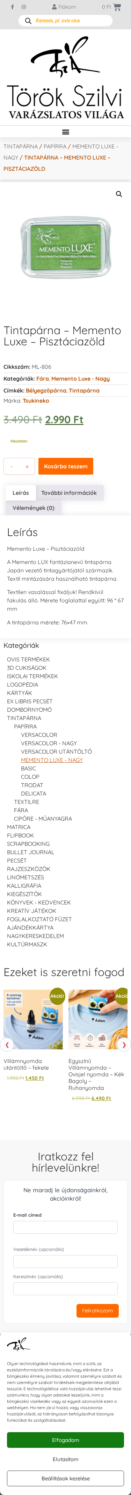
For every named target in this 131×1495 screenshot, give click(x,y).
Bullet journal (30, 852)
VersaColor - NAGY (49, 743)
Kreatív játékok (31, 910)
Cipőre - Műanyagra (43, 818)
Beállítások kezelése (66, 1478)
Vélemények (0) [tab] (33, 507)
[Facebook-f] (12, 7)
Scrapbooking (28, 843)
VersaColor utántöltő (56, 751)
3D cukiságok (26, 667)
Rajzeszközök (28, 868)
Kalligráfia (24, 885)
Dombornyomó (29, 709)
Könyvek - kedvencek (39, 902)
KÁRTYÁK (19, 692)
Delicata (33, 793)
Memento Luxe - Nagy (80, 378)
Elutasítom (66, 1459)
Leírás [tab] (21, 492)
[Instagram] (24, 7)
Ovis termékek (28, 659)
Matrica (18, 826)
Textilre (26, 801)
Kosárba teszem (66, 466)
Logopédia (22, 684)
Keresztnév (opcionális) (38, 1276)
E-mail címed (27, 1215)
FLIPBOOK (20, 835)
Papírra (55, 146)
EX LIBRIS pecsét (30, 701)
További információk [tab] (69, 492)
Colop (30, 776)
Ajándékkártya (30, 927)
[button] (65, 131)
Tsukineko (36, 400)
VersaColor (39, 734)
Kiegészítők (24, 894)
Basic (28, 768)
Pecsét (17, 860)
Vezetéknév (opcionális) (38, 1249)
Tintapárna (20, 146)
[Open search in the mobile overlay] (65, 21)
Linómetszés (25, 877)
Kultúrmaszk (27, 944)
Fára (42, 378)
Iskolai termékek (32, 676)
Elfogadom (65, 1440)
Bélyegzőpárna (46, 390)
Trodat (32, 785)
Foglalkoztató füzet (39, 919)
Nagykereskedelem (35, 935)
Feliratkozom (97, 1310)
